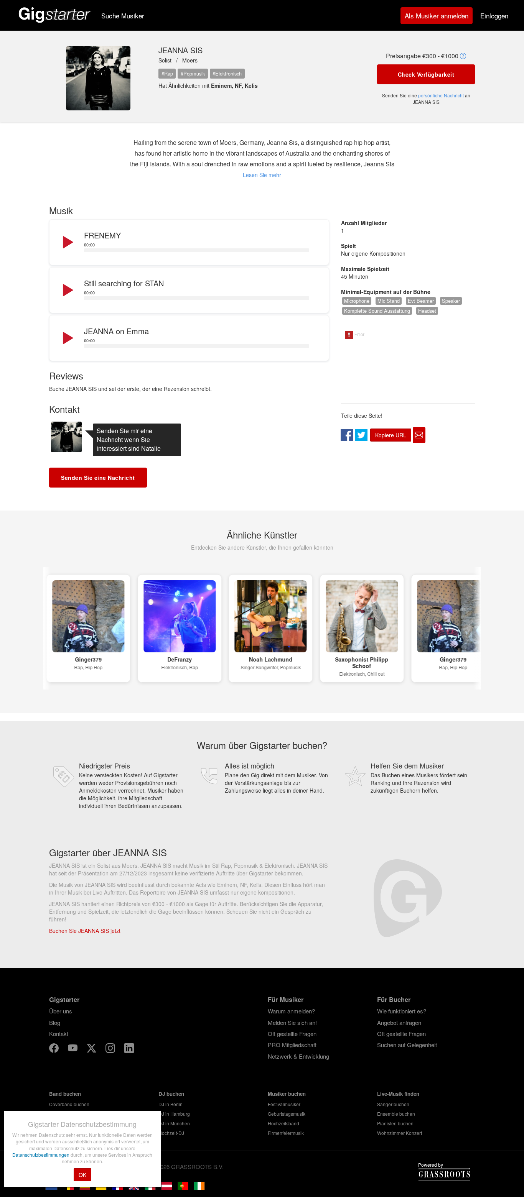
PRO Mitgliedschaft (292, 1045)
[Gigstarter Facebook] (54, 1049)
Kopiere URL (390, 435)
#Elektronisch (227, 73)
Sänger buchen (393, 1104)
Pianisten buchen (395, 1123)
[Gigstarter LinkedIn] (129, 1049)
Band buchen (65, 1093)
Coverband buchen (69, 1104)
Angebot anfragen (399, 1022)
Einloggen (494, 15)
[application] (189, 242)
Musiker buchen (287, 1093)
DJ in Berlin (170, 1104)
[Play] (67, 242)
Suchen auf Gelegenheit (407, 1045)
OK (82, 1175)
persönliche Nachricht (441, 95)
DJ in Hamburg (174, 1113)
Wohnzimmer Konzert (399, 1133)
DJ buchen (171, 1093)
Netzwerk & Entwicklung (298, 1056)
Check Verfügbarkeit (426, 74)
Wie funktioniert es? (401, 1011)
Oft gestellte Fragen (292, 1034)
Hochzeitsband (283, 1123)
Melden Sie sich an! (292, 1022)
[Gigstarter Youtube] (73, 1049)
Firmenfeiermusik (286, 1133)
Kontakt (58, 1034)
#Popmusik (193, 73)
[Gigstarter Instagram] (111, 1049)
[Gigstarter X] (92, 1049)
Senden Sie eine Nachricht (98, 477)
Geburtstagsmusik (286, 1113)
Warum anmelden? (291, 1011)
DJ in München (174, 1123)
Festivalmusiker (284, 1104)
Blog (54, 1022)
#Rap (167, 73)
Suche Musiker (122, 15)
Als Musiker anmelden (436, 15)
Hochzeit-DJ (171, 1133)
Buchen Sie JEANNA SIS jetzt (84, 930)
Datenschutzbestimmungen (41, 1154)
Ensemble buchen (396, 1113)
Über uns (60, 1011)
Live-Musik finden (398, 1093)
